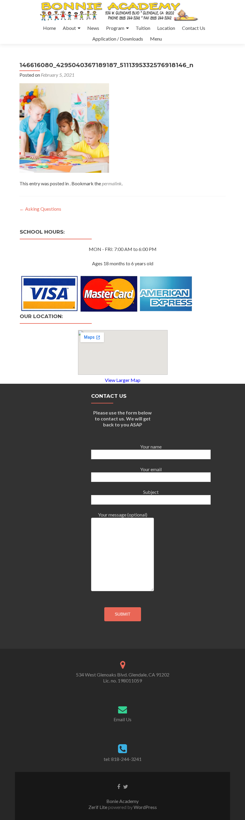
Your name (151, 446)
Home (49, 28)
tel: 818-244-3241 (123, 759)
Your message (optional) (122, 514)
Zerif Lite (98, 807)
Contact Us (193, 28)
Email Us (122, 719)
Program (115, 28)
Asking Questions (40, 209)
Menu (156, 38)
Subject (151, 492)
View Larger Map (122, 380)
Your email (151, 469)
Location (166, 28)
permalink (112, 183)
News (93, 28)
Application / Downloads (117, 38)
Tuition (143, 28)
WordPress (145, 807)
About (69, 28)
